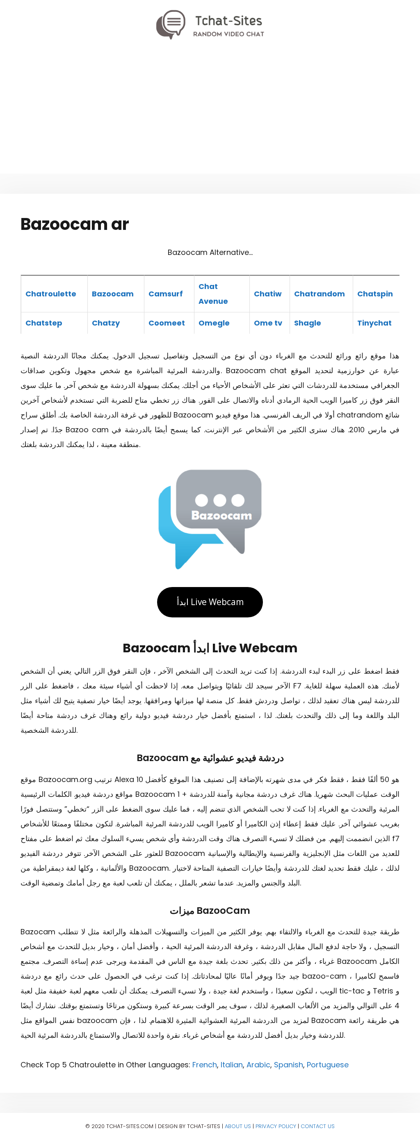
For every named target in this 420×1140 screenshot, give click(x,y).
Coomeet (166, 323)
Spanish (288, 1065)
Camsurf (165, 294)
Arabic (258, 1065)
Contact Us (318, 1126)
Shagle (307, 323)
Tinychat (374, 323)
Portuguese (328, 1065)
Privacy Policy (276, 1126)
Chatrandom (319, 294)
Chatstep (43, 323)
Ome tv (268, 323)
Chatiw (268, 294)
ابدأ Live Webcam (210, 602)
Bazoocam (113, 294)
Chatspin (375, 294)
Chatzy (106, 323)
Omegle (214, 323)
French (204, 1065)
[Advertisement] (210, 112)
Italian (232, 1065)
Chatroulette (50, 294)
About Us (238, 1126)
